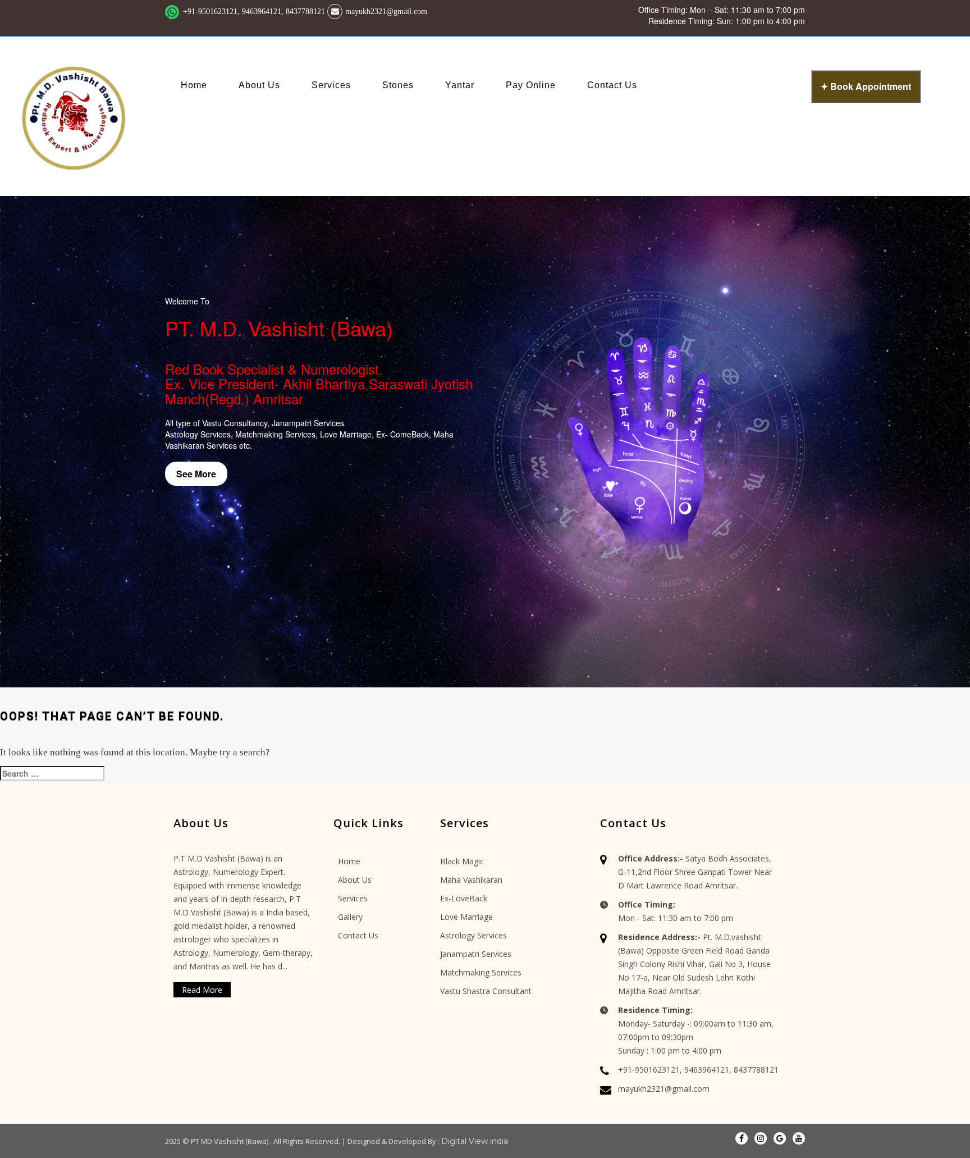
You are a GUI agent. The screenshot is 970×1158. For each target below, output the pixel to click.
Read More (202, 989)
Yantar (459, 85)
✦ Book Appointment (866, 86)
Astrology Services (473, 935)
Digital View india (474, 1141)
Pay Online (531, 85)
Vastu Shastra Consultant (486, 991)
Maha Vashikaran (471, 879)
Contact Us (612, 85)
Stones (398, 85)
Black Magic (462, 861)
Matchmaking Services (480, 972)
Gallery (350, 916)
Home (194, 85)
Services (331, 85)
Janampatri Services (475, 954)
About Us (259, 85)
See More (196, 473)
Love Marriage (466, 916)
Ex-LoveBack (463, 898)
